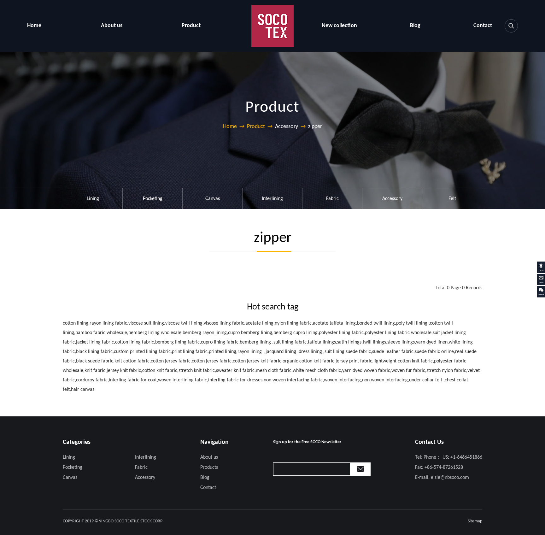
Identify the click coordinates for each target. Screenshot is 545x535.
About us (111, 26)
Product (191, 26)
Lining (93, 198)
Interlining (272, 198)
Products (209, 467)
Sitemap (475, 521)
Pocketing (152, 198)
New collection (339, 26)
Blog (415, 26)
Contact (482, 26)
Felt (452, 198)
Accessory (392, 198)
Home (34, 26)
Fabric (332, 198)
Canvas (212, 198)
